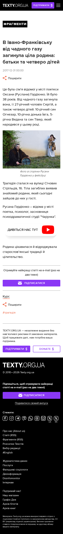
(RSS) (13, 435)
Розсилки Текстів (13, 444)
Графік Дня (9, 499)
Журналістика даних (15, 461)
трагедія (9, 312)
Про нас (7, 431)
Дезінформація (12, 474)
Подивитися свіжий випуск (31, 403)
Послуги (8, 465)
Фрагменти (9, 439)
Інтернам (8, 482)
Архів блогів (10, 504)
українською (29, 521)
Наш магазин (11, 495)
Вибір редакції (11, 448)
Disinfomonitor (11, 478)
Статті (6, 435)
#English (8, 452)
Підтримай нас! (12, 491)
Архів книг (9, 508)
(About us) (19, 431)
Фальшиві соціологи (15, 469)
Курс (6, 296)
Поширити (14, 78)
